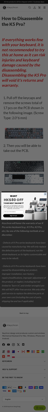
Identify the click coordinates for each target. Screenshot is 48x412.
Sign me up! (13, 215)
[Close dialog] (45, 194)
